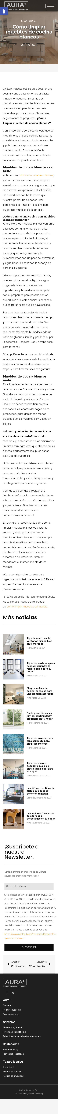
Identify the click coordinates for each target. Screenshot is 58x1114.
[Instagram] (13, 993)
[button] (4, 11)
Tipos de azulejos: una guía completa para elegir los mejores (40, 741)
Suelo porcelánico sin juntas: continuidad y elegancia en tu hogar (40, 716)
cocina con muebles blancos (36, 175)
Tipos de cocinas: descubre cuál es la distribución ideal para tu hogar (40, 767)
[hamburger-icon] (50, 6)
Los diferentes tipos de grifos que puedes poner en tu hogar (41, 791)
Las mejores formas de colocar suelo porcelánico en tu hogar (41, 816)
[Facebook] (7, 993)
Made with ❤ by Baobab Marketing (29, 1094)
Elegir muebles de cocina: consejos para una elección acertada (40, 691)
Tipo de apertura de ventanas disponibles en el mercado (39, 641)
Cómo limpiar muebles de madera (27, 606)
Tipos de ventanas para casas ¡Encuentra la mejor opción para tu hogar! (41, 667)
